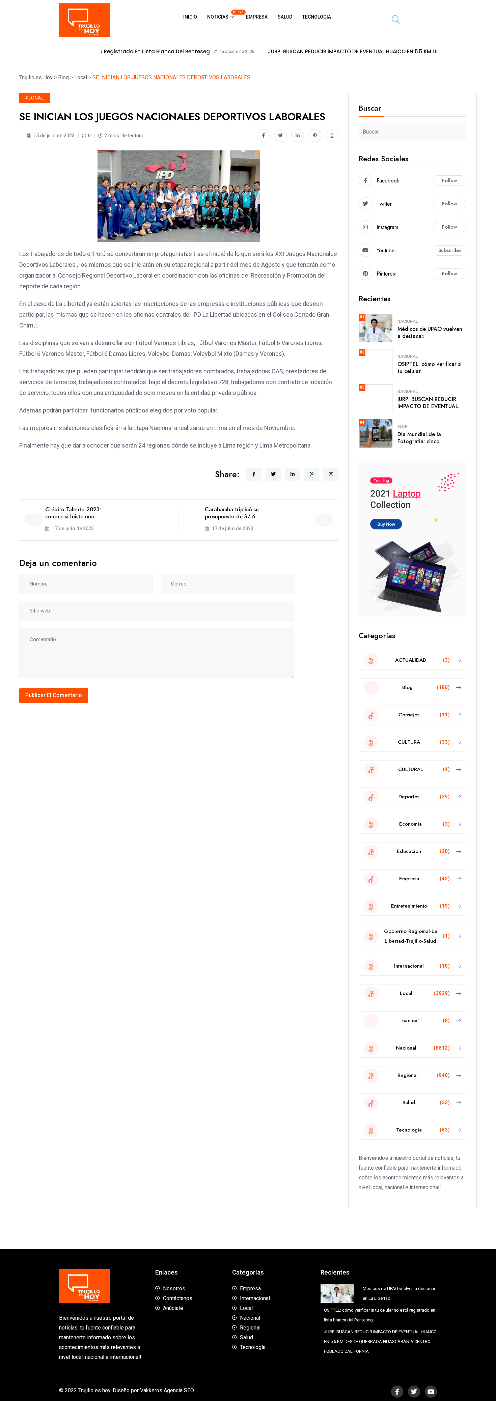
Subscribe (449, 250)
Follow (449, 180)
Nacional (407, 321)
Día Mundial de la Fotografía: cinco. (419, 437)
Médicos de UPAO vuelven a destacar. (429, 332)
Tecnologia (316, 17)
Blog (402, 427)
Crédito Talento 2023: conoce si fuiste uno (73, 513)
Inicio (190, 17)
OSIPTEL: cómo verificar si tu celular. (429, 367)
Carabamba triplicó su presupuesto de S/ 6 (232, 513)
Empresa (257, 17)
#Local (34, 98)
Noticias (224, 15)
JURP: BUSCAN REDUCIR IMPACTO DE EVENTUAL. (428, 402)
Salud (285, 17)
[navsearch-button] (393, 20)
